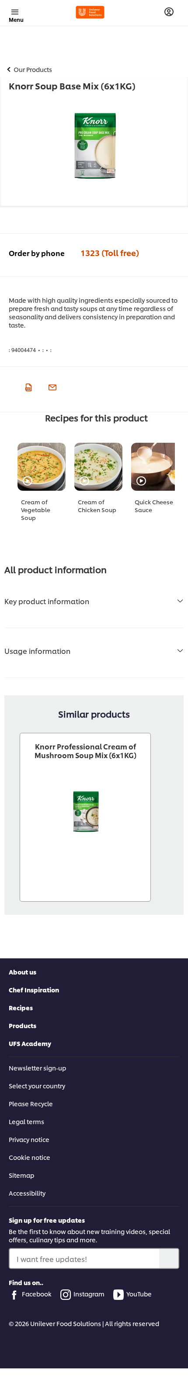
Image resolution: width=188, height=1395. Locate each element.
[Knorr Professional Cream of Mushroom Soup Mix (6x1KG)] (85, 812)
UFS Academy (30, 1043)
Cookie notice (29, 1157)
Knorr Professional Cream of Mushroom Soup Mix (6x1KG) (85, 750)
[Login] (169, 12)
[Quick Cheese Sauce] (155, 467)
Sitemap (21, 1175)
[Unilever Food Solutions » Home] (90, 12)
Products (22, 1025)
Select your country (37, 1085)
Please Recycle (31, 1103)
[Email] (51, 386)
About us (22, 972)
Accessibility (27, 1193)
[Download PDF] (27, 386)
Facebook (37, 1293)
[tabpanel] (45, 489)
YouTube (139, 1293)
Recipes (21, 1007)
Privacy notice (29, 1139)
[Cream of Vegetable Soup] (41, 467)
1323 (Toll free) (109, 252)
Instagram (88, 1293)
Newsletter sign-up (37, 1067)
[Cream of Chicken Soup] (98, 467)
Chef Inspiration (34, 989)
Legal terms (26, 1121)
